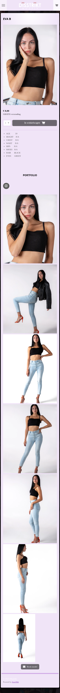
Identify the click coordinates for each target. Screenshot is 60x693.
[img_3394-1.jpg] (19, 638)
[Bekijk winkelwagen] (56, 5)
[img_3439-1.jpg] (30, 228)
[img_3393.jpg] (30, 508)
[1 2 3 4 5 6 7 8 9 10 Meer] (7, 123)
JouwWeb (15, 682)
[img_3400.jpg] (30, 578)
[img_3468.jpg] (30, 298)
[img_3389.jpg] (30, 368)
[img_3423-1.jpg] (30, 438)
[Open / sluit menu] (3, 5)
